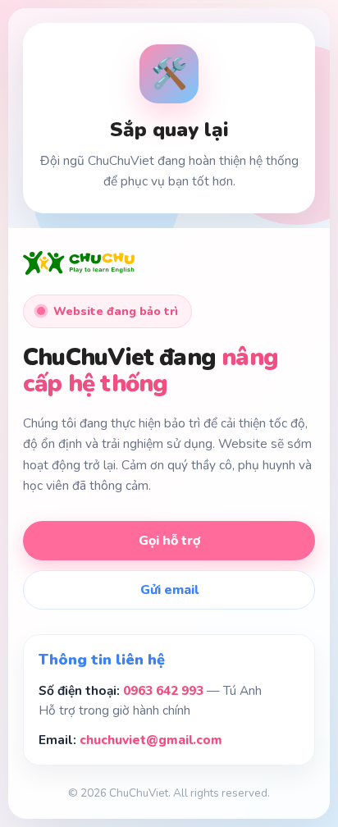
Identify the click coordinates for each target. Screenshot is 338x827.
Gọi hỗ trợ (169, 541)
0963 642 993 (163, 690)
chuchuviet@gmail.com (151, 739)
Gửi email (169, 590)
